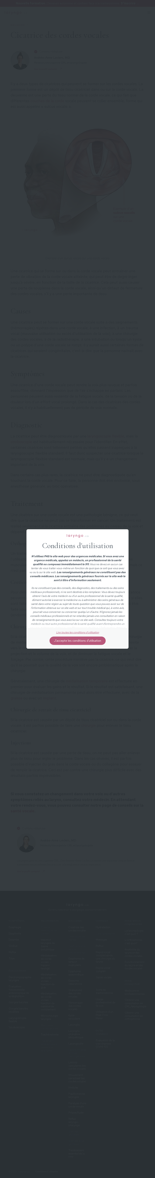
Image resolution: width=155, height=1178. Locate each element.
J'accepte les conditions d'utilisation (77, 641)
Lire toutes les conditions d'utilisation (77, 632)
